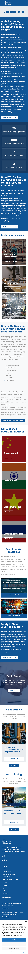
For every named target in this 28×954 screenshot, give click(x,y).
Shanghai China (10, 373)
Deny (14, 944)
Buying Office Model (14, 615)
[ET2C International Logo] (7, 3)
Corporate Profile (14, 595)
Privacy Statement (15, 952)
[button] (25, 921)
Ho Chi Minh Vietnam (11, 378)
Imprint (24, 952)
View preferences (14, 948)
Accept (14, 940)
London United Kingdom (12, 365)
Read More (14, 759)
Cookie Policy (6, 952)
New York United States (12, 368)
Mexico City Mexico (11, 370)
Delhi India (8, 375)
